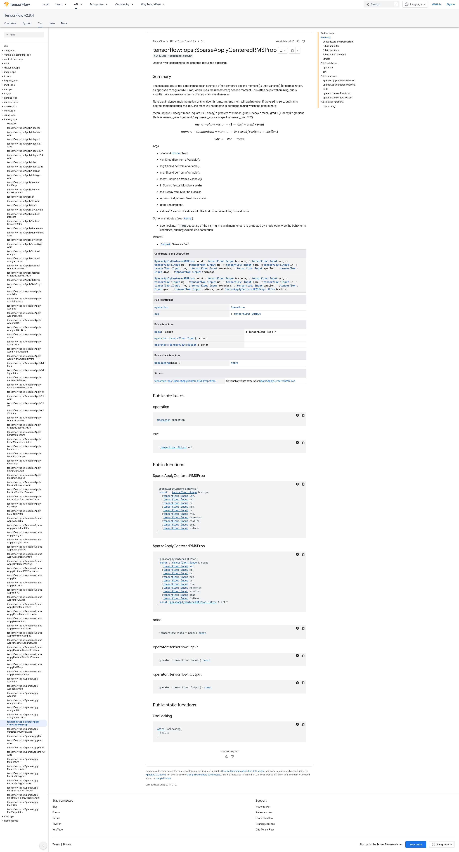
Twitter (57, 823)
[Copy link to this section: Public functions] (187, 465)
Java (52, 23)
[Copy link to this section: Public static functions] (199, 705)
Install (45, 4)
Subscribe (416, 844)
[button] (23, 50)
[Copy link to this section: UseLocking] (175, 716)
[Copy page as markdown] (292, 50)
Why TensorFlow (151, 4)
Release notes (264, 812)
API (76, 4)
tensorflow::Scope (221, 261)
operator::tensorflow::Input (174, 338)
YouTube (58, 829)
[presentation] (229, 125)
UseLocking (162, 363)
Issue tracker (263, 806)
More (64, 23)
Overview (10, 23)
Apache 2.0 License (156, 774)
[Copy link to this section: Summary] (174, 77)
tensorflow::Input (264, 261)
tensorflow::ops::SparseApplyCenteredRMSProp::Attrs (185, 381)
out (156, 313)
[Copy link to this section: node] (165, 620)
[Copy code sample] (303, 415)
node (157, 331)
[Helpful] (298, 41)
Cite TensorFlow (265, 829)
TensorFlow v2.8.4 (19, 15)
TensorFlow (159, 41)
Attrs (187, 218)
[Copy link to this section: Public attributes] (188, 396)
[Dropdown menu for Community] (133, 4)
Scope (176, 153)
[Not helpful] (303, 41)
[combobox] (381, 4)
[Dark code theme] (297, 415)
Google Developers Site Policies (203, 774)
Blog (55, 806)
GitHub (436, 4)
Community (122, 4)
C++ (40, 23)
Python (27, 23)
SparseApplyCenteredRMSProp (174, 261)
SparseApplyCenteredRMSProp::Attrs (250, 289)
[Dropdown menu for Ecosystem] (107, 4)
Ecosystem (96, 4)
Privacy (67, 844)
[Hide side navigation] (43, 845)
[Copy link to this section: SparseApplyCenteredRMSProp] (208, 476)
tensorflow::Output (247, 313)
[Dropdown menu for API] (82, 4)
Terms (56, 844)
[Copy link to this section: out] (162, 434)
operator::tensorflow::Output (175, 344)
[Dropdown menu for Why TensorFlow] (165, 4)
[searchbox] (24, 34)
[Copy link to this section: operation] (172, 407)
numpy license (163, 778)
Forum (56, 812)
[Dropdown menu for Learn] (66, 4)
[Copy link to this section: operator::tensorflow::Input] (201, 647)
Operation (238, 307)
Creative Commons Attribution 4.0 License (242, 771)
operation (161, 307)
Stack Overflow (264, 818)
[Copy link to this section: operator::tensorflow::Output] (205, 675)
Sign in (451, 4)
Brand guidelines (265, 823)
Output (165, 244)
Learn (58, 4)
